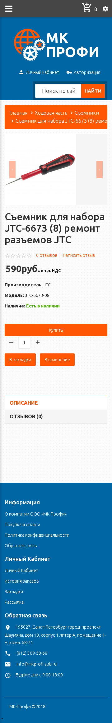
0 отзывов (47, 255)
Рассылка (14, 602)
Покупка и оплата (22, 524)
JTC (47, 284)
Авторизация (87, 72)
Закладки (14, 591)
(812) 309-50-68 (31, 653)
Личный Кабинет (21, 570)
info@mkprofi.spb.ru (36, 664)
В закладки (20, 359)
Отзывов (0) (26, 416)
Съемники (87, 113)
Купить (56, 330)
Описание (24, 403)
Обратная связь (21, 545)
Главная (18, 113)
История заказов (22, 581)
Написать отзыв (79, 255)
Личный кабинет (42, 72)
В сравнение (57, 359)
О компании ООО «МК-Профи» (36, 514)
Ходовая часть (51, 113)
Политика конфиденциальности (37, 535)
